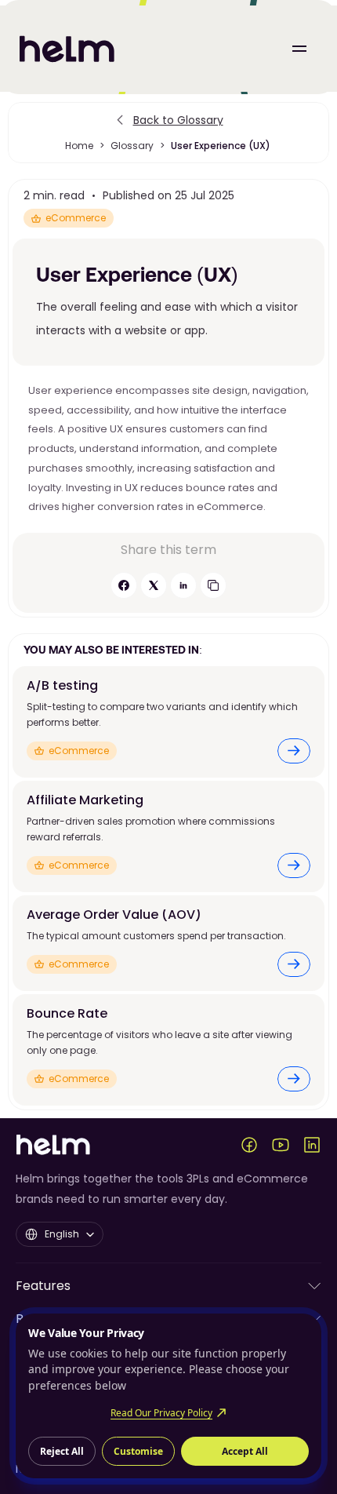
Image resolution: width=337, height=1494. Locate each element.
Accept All (245, 1451)
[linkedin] (183, 585)
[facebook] (124, 585)
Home (79, 145)
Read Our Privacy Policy (161, 1412)
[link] (293, 750)
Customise (138, 1451)
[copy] (213, 585)
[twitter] (153, 585)
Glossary (132, 145)
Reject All (62, 1451)
